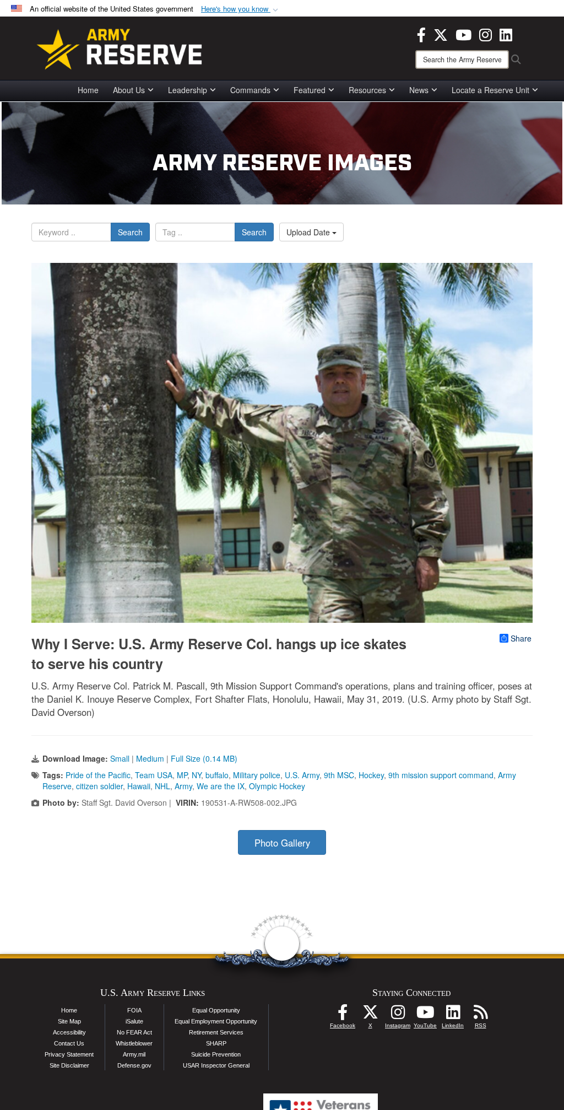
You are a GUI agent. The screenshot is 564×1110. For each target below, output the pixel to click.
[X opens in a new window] (440, 33)
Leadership (187, 89)
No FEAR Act (134, 1032)
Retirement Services (216, 1032)
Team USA (153, 774)
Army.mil (134, 1054)
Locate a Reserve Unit (490, 89)
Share (521, 638)
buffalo (217, 774)
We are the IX (221, 785)
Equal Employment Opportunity (216, 1021)
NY (196, 774)
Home (88, 89)
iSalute (134, 1021)
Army (183, 785)
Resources (367, 89)
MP (182, 774)
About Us (129, 89)
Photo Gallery (282, 842)
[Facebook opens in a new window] (421, 33)
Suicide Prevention (216, 1054)
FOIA (134, 1010)
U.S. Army (302, 774)
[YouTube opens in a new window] (463, 33)
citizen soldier (99, 785)
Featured (310, 89)
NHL (162, 785)
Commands (250, 89)
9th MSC (339, 774)
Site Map (69, 1021)
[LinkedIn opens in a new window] (506, 33)
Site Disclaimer (69, 1065)
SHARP (216, 1043)
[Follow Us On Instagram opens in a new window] (397, 1015)
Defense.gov (134, 1065)
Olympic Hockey (277, 785)
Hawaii (138, 785)
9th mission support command (441, 774)
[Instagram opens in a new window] (485, 33)
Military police (256, 774)
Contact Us (69, 1043)
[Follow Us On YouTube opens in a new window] (425, 1015)
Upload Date (309, 232)
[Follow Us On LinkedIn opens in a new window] (453, 1015)
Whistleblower (134, 1043)
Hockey (371, 774)
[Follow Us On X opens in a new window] (370, 1015)
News (419, 89)
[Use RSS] (480, 1015)
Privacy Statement (69, 1054)
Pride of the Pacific (98, 774)
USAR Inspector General (216, 1065)
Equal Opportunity (216, 1010)
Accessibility (69, 1032)
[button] (240, 9)
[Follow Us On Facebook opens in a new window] (342, 1015)
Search (130, 232)
